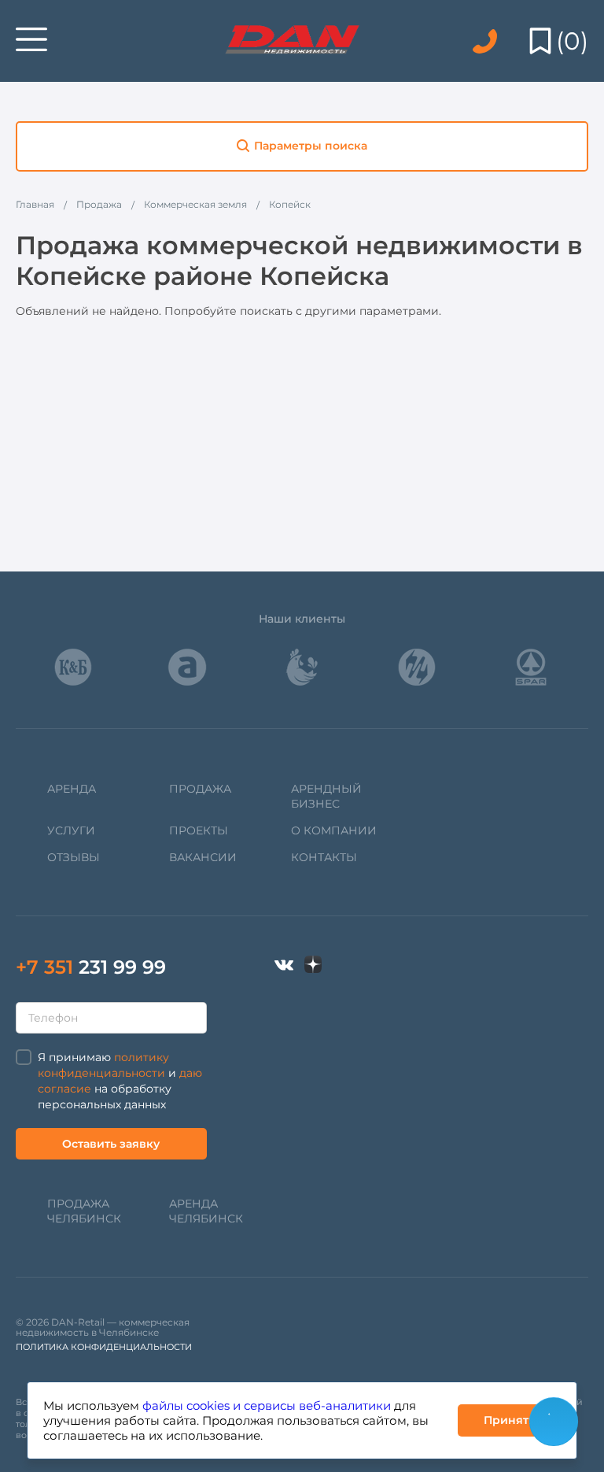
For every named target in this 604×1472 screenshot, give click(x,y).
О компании (334, 830)
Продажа (200, 789)
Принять (509, 1420)
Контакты (324, 857)
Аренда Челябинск (206, 1211)
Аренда (71, 789)
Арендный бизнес (326, 796)
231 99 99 (91, 967)
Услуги (71, 830)
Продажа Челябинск (84, 1211)
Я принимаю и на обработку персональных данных (120, 1080)
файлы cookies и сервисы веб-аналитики (266, 1405)
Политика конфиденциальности (104, 1346)
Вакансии (203, 857)
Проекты (198, 830)
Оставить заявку (111, 1144)
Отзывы (73, 857)
